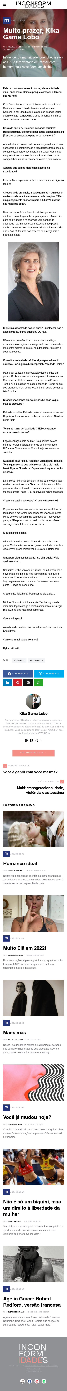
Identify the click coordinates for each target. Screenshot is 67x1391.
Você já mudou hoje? (27, 1117)
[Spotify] (44, 1381)
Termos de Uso (34, 1371)
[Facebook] (29, 1381)
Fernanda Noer (15, 1124)
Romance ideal (20, 863)
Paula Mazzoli (15, 871)
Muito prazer (36, 660)
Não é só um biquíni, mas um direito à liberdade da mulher (32, 1208)
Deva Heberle (14, 1221)
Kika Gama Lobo (15, 47)
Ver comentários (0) (31, 753)
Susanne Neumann (16, 1312)
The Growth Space (35, 1365)
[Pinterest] (36, 1381)
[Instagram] (22, 1381)
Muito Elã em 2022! (24, 948)
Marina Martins (15, 955)
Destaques (19, 660)
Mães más (14, 1032)
